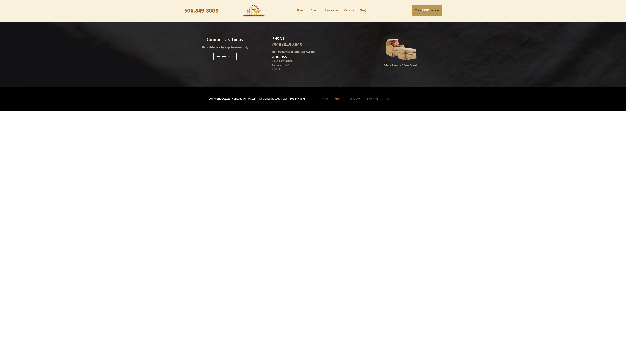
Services (330, 10)
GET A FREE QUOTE (224, 56)
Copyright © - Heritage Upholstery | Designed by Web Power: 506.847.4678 (257, 98)
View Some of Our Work (401, 65)
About (314, 10)
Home (300, 10)
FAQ (363, 10)
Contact (349, 10)
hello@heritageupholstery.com (293, 51)
